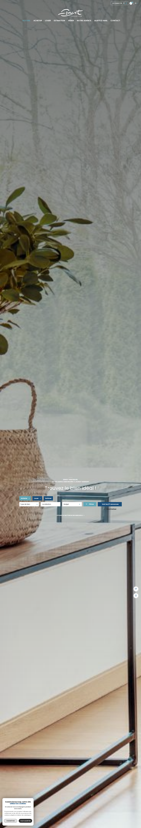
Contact (115, 21)
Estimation (59, 21)
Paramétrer (11, 821)
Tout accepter (25, 821)
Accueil (26, 21)
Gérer (71, 21)
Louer (48, 21)
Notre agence (84, 21)
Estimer (48, 498)
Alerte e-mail (101, 21)
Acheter (37, 21)
